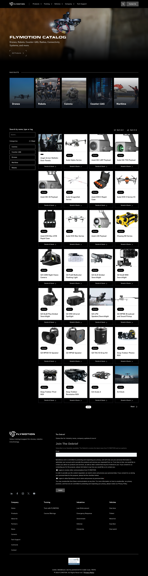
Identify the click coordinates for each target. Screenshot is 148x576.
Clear (33, 141)
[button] (37, 4)
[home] (17, 4)
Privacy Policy (89, 572)
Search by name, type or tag (21, 129)
